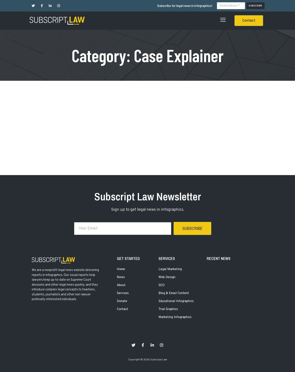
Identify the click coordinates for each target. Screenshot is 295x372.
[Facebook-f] (41, 5)
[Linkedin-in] (50, 5)
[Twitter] (33, 5)
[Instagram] (58, 5)
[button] (248, 20)
